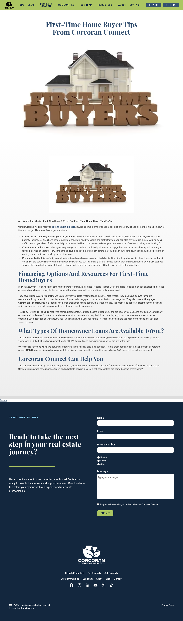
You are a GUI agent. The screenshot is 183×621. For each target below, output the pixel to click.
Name (100, 417)
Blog (31, 5)
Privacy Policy (168, 605)
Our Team (87, 578)
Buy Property (94, 573)
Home (21, 5)
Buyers (154, 5)
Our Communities (70, 578)
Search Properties (74, 573)
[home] (9, 5)
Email (100, 431)
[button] (67, 5)
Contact (135, 5)
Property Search (46, 5)
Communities (66, 5)
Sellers (171, 5)
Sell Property (111, 573)
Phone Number (106, 444)
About (122, 5)
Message (102, 471)
